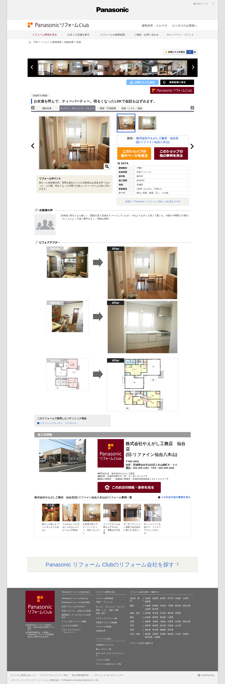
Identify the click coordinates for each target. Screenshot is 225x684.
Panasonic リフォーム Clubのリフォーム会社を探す (110, 565)
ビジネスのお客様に (70, 625)
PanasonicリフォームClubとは (75, 598)
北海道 (148, 598)
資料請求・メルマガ (154, 25)
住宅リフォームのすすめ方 (73, 606)
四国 (132, 630)
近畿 (132, 621)
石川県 (163, 613)
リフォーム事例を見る (44, 34)
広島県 (170, 625)
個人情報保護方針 (80, 675)
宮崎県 (185, 634)
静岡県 (155, 617)
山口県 (178, 625)
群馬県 (155, 606)
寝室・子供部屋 (108, 108)
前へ (32, 67)
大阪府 (163, 621)
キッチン (100, 607)
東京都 (178, 606)
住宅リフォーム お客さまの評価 (76, 611)
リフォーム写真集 (103, 626)
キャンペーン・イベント (180, 34)
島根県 (155, 625)
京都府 (155, 621)
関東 (132, 606)
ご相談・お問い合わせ (146, 34)
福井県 (170, 613)
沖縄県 (157, 637)
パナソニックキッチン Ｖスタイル (58, 423)
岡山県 (163, 625)
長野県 (178, 613)
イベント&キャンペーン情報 (74, 621)
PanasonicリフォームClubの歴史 (76, 602)
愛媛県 (163, 630)
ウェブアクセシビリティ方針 (54, 675)
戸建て (99, 602)
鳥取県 (148, 625)
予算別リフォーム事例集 (106, 622)
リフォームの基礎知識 (112, 34)
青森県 (155, 598)
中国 (132, 625)
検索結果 (68, 42)
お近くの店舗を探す (79, 34)
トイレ (104, 610)
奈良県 (178, 621)
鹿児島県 (149, 637)
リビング (120, 607)
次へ (193, 67)
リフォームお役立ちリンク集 (108, 664)
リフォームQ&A (103, 660)
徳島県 (148, 630)
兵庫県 (170, 621)
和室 (116, 610)
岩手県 (170, 598)
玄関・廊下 (100, 613)
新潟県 (148, 613)
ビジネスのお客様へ (184, 25)
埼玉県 (163, 606)
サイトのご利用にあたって (23, 675)
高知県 (170, 630)
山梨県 (148, 609)
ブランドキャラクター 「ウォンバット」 (71, 631)
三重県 (170, 617)
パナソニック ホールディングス (108, 675)
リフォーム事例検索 (51, 42)
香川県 (155, 630)
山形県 (185, 598)
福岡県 (148, 634)
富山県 (155, 613)
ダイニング (110, 607)
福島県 (148, 601)
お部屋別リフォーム (104, 645)
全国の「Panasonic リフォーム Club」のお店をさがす (153, 201)
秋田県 (163, 598)
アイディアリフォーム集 (106, 618)
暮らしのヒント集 (103, 649)
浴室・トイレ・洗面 (131, 108)
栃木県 (155, 609)
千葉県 (170, 606)
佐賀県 (155, 634)
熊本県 (170, 634)
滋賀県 (148, 621)
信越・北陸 (135, 613)
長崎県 (163, 634)
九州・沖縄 (135, 634)
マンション (108, 602)
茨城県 (148, 606)
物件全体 (47, 108)
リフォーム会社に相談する (141, 643)
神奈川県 (186, 606)
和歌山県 (186, 621)
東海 (132, 617)
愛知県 (163, 617)
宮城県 (178, 598)
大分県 (178, 634)
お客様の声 (100, 631)
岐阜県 (148, 617)
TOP (35, 42)
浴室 (98, 610)
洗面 (111, 610)
